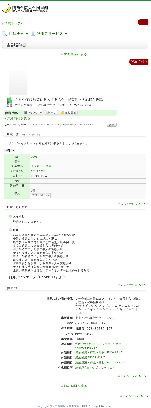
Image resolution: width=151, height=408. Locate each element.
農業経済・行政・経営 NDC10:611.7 (100, 362)
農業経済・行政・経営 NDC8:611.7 (99, 352)
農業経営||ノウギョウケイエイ (95, 367)
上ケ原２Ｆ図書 (41, 166)
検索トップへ (14, 23)
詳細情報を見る (18, 118)
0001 (34, 156)
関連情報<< (139, 61)
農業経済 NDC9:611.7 (90, 357)
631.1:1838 (38, 171)
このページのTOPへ (133, 203)
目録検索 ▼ (18, 33)
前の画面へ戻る (75, 54)
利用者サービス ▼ (52, 33)
